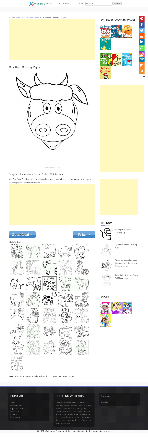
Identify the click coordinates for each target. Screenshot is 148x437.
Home (11, 17)
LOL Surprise (63, 3)
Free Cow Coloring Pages (27, 17)
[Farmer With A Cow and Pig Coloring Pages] (82, 331)
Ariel (12, 402)
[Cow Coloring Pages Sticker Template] (66, 347)
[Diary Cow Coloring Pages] (33, 299)
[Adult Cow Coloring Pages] (17, 299)
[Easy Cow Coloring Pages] (17, 284)
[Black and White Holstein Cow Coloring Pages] (33, 252)
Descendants (16, 405)
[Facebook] (142, 25)
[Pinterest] (142, 19)
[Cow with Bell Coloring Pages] (66, 299)
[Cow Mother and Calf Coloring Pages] (33, 347)
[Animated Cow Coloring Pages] (17, 331)
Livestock (71, 376)
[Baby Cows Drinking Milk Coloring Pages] (66, 331)
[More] (142, 71)
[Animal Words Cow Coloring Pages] (49, 284)
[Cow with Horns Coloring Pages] (49, 268)
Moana (13, 414)
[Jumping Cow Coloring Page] (17, 315)
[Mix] (142, 65)
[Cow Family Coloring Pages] (17, 252)
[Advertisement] (52, 39)
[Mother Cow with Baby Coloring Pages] (82, 299)
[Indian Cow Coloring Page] (82, 252)
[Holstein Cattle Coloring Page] (17, 347)
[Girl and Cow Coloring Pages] (49, 331)
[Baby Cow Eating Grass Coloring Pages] (82, 347)
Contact (104, 402)
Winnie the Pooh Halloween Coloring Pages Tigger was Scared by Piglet (126, 263)
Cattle (45, 376)
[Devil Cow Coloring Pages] (66, 315)
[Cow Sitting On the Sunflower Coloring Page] (82, 268)
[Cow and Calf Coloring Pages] (33, 284)
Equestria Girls (17, 408)
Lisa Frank (15, 411)
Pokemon (78, 3)
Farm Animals (62, 376)
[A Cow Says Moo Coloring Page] (49, 347)
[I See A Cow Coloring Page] (82, 284)
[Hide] (144, 76)
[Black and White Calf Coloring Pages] (66, 252)
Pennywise (15, 417)
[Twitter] (142, 30)
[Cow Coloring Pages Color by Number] (66, 268)
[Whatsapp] (142, 48)
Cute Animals (52, 376)
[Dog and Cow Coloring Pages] (17, 268)
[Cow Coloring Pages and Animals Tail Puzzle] (17, 363)
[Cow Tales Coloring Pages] (33, 315)
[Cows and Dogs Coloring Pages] (49, 315)
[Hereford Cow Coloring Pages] (49, 252)
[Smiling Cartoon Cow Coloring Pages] (33, 331)
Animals (39, 376)
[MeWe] (142, 59)
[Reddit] (142, 36)
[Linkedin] (142, 42)
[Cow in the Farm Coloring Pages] (33, 268)
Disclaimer (105, 396)
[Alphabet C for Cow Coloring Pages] (82, 315)
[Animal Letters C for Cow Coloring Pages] (66, 284)
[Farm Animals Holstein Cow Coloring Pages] (49, 299)
